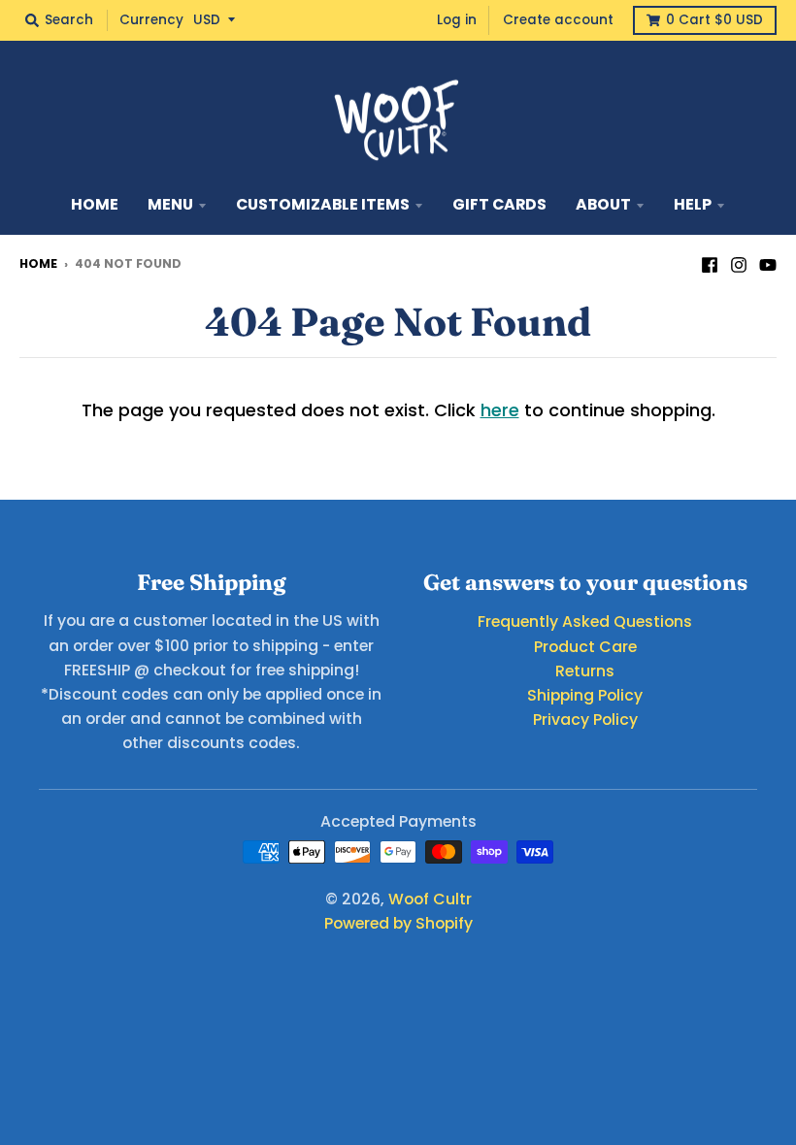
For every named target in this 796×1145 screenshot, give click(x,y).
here (500, 410)
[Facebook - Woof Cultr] (709, 263)
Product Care (585, 647)
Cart (714, 20)
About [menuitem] (603, 204)
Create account (558, 20)
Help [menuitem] (693, 204)
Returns (584, 671)
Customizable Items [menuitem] (323, 204)
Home (38, 263)
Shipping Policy (585, 695)
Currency (151, 20)
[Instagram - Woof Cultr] (738, 263)
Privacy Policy (585, 719)
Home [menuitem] (94, 204)
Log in (457, 20)
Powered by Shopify (398, 923)
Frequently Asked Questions (585, 621)
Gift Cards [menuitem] (499, 204)
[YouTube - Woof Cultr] (768, 263)
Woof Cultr (430, 899)
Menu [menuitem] (170, 204)
